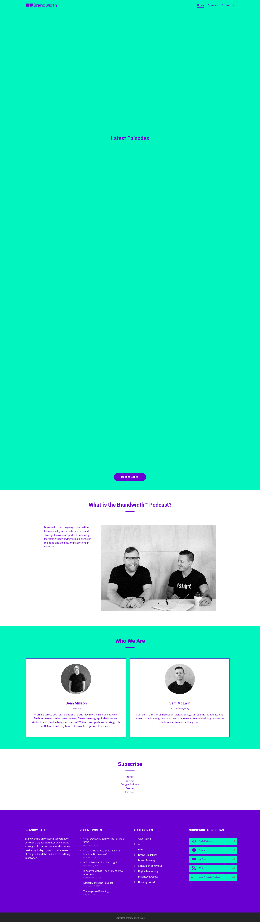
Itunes (130, 776)
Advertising (153, 222)
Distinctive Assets (174, 170)
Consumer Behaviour (135, 222)
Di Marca (75, 708)
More (110, 200)
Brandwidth (115, 170)
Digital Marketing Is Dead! (109, 321)
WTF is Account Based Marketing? (116, 425)
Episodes (213, 5)
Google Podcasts (130, 784)
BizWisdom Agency (179, 708)
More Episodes (129, 477)
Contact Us (227, 5)
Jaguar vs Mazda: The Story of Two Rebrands (124, 268)
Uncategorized (146, 882)
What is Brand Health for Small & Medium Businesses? (132, 164)
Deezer (130, 788)
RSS (103, 200)
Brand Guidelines (134, 170)
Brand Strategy (156, 170)
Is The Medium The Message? (112, 216)
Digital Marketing (186, 222)
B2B (146, 170)
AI (139, 844)
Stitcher (130, 780)
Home (200, 5)
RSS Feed (130, 792)
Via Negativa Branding (106, 373)
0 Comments (205, 170)
